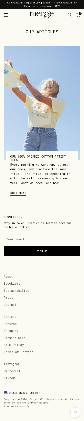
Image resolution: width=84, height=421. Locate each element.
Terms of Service (18, 352)
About (8, 276)
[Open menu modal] (6, 15)
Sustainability (16, 290)
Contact (10, 317)
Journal (10, 305)
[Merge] (42, 15)
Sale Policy (14, 345)
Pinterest (12, 371)
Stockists (12, 283)
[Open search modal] (69, 15)
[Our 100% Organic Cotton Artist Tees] (42, 103)
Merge (33, 399)
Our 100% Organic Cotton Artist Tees (38, 158)
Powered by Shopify (16, 406)
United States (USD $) (23, 392)
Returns (10, 324)
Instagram (12, 364)
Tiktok (9, 378)
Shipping (11, 331)
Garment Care (14, 338)
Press (8, 297)
